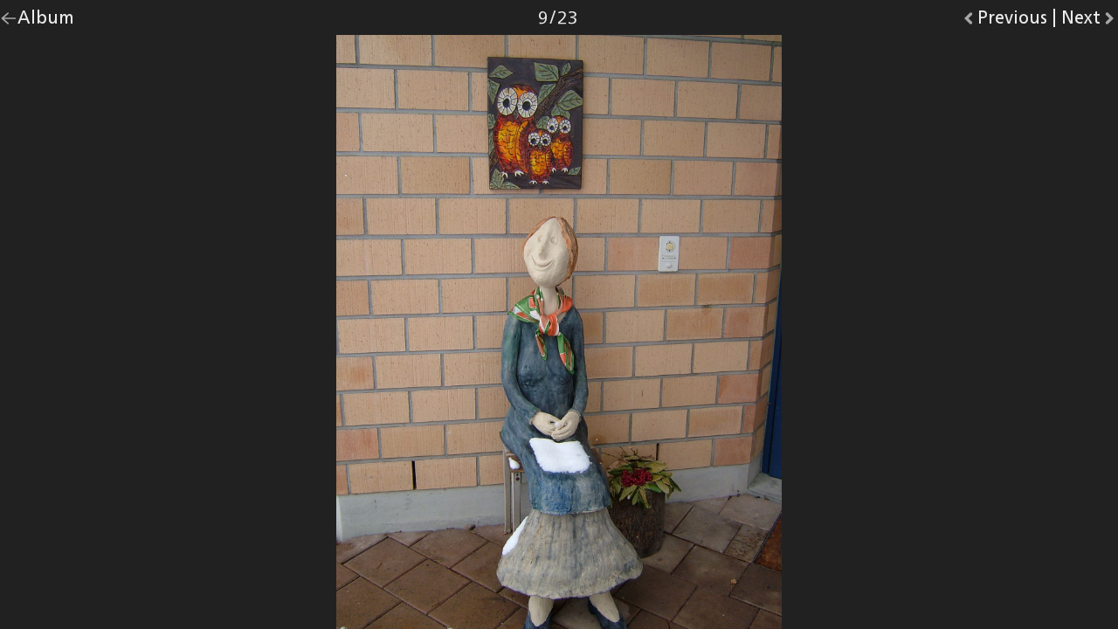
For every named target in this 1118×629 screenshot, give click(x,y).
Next (1089, 22)
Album (45, 22)
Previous (1012, 22)
